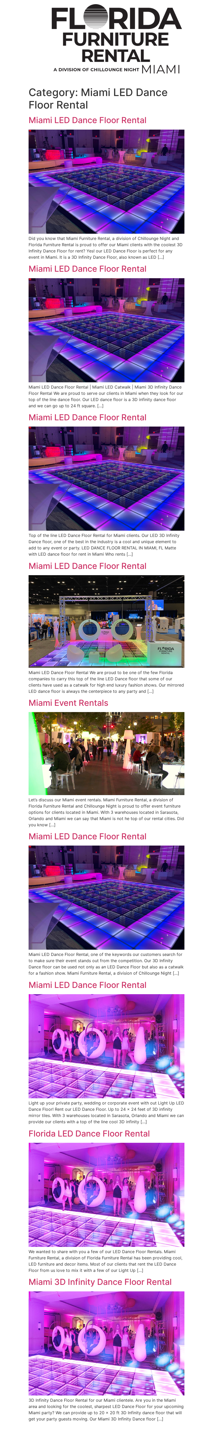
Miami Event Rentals (68, 703)
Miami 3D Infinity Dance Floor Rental (100, 1282)
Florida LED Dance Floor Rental (89, 1133)
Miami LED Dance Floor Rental (88, 120)
